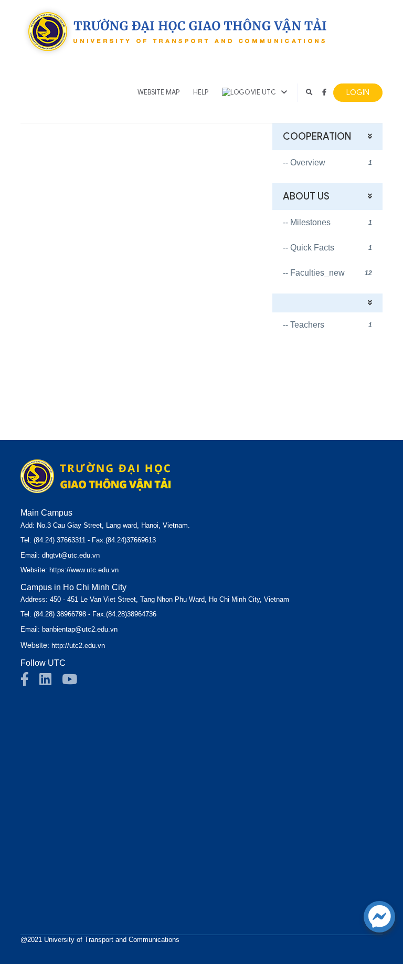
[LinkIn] (50, 682)
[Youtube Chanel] (75, 682)
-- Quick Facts (327, 247)
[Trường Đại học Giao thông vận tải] (175, 31)
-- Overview (327, 162)
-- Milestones (327, 222)
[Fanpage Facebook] (29, 682)
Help (200, 92)
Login (357, 92)
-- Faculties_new (327, 272)
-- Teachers (327, 324)
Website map (158, 92)
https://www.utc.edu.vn (84, 570)
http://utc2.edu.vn (78, 645)
